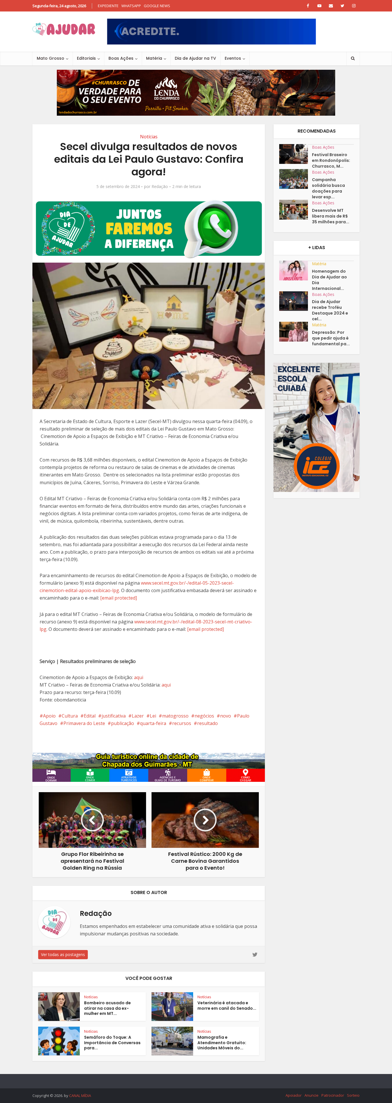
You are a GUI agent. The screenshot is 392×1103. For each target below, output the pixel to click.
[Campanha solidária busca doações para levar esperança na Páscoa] (295, 179)
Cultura (70, 716)
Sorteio (353, 1095)
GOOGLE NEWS (157, 5)
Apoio (49, 716)
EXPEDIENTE (108, 5)
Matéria (154, 58)
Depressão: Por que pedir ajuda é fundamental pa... (331, 338)
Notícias (149, 136)
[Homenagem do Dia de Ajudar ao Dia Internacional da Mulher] (295, 270)
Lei (153, 716)
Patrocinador (332, 1095)
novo (225, 716)
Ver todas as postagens (63, 954)
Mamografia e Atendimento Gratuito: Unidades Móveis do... (221, 1042)
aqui (138, 677)
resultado (207, 723)
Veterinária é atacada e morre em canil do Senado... (226, 1005)
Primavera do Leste (84, 723)
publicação (122, 723)
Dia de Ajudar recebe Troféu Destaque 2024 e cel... (330, 310)
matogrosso (175, 716)
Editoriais (86, 58)
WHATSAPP (131, 5)
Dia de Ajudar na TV (195, 58)
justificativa (114, 716)
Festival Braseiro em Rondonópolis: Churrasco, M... (331, 160)
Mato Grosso (50, 58)
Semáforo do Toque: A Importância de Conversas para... (112, 1042)
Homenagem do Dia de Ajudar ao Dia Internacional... (329, 279)
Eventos (233, 58)
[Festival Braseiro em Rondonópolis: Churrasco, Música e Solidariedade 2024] (295, 154)
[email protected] (118, 598)
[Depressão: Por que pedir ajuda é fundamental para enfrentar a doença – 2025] (295, 332)
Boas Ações (120, 58)
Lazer (138, 716)
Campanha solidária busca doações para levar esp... (328, 188)
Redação (160, 186)
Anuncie (311, 1095)
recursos (181, 723)
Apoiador (294, 1095)
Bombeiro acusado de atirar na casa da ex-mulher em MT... (107, 1008)
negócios (204, 716)
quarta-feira (153, 723)
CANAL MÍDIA (80, 1095)
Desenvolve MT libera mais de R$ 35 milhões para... (330, 216)
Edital (90, 716)
